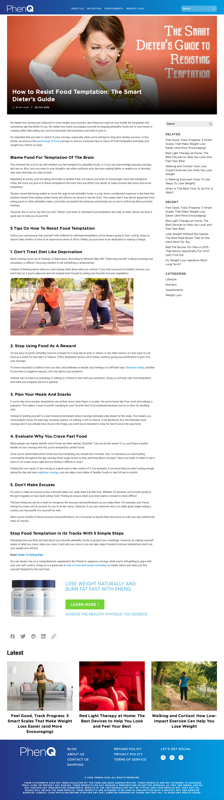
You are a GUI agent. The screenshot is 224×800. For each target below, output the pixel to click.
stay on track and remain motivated (86, 565)
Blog (72, 749)
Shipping (75, 765)
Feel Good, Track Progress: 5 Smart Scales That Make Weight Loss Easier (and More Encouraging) (188, 144)
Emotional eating (134, 367)
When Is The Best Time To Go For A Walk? (189, 190)
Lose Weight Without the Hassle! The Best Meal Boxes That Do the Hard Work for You (187, 238)
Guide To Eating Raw (30, 554)
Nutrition (94, 8)
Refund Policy (128, 749)
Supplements (113, 8)
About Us (75, 754)
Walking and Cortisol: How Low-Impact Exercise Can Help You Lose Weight (188, 170)
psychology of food (48, 141)
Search (213, 9)
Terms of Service (130, 759)
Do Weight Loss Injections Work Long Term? (186, 262)
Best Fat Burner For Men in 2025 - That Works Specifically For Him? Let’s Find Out (187, 251)
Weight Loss (135, 8)
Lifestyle (77, 8)
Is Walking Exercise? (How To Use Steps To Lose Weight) (187, 181)
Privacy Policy (128, 754)
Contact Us (78, 759)
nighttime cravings (48, 472)
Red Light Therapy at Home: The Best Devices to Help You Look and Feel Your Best (188, 157)
